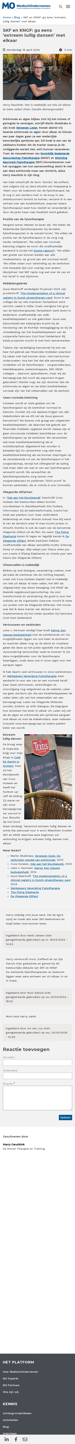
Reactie (8, 1083)
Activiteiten (10, 1420)
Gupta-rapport (43, 250)
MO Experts (10, 1378)
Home (7, 17)
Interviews (10, 1433)
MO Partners (11, 1385)
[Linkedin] (6, 1439)
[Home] (26, 5)
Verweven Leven (27, 127)
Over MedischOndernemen (20, 1371)
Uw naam (9, 1057)
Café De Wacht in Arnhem (11, 762)
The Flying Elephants (25, 892)
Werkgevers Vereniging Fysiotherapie (32, 676)
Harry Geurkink (14, 1144)
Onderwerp (10, 1070)
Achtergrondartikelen (17, 1413)
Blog (17, 17)
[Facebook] (15, 1439)
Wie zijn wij (10, 1391)
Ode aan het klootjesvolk (23, 497)
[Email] (25, 1439)
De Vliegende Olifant (24, 896)
